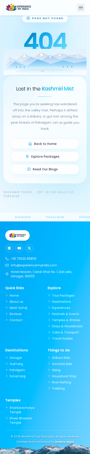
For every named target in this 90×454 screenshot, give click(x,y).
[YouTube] (19, 248)
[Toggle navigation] (81, 8)
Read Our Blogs (45, 169)
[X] (29, 248)
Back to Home (45, 144)
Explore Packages (45, 156)
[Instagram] (9, 248)
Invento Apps (64, 441)
